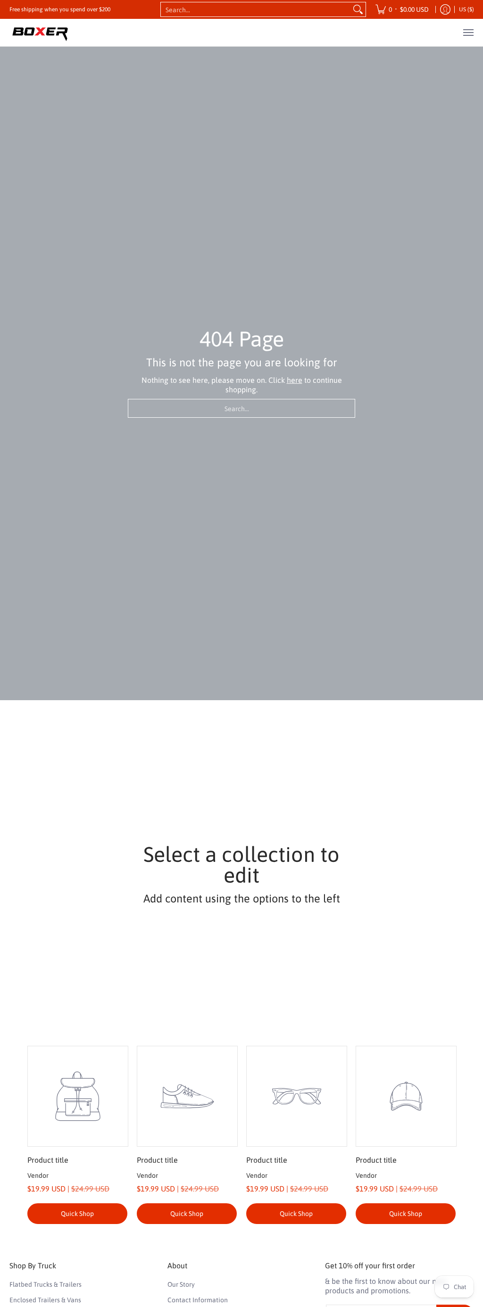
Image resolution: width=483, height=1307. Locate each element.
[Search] (358, 9)
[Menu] (468, 32)
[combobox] (255, 9)
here (294, 380)
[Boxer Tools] (40, 32)
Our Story (181, 1284)
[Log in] (445, 9)
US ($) (466, 9)
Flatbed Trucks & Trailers (45, 1284)
